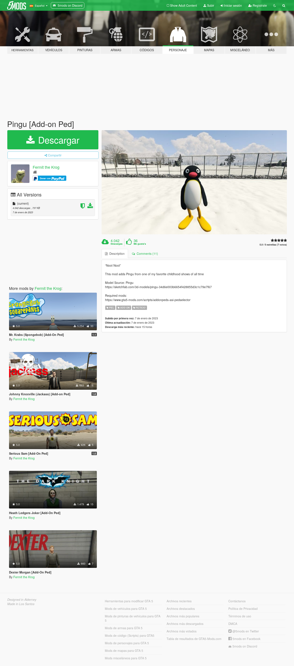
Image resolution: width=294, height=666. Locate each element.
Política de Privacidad (243, 608)
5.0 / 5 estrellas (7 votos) (273, 244)
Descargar (57, 139)
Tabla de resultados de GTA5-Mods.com (194, 639)
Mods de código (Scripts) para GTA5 (129, 635)
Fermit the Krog (46, 167)
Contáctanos (237, 601)
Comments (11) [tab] (146, 253)
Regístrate (259, 5)
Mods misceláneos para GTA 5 (126, 658)
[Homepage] (35, 172)
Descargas (116, 244)
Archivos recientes (179, 601)
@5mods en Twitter (245, 631)
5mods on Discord (244, 646)
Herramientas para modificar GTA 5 (129, 601)
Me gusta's (140, 244)
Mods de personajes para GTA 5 (127, 643)
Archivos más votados (182, 631)
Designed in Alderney (21, 599)
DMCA (232, 623)
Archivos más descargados (185, 623)
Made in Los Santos (20, 604)
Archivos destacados (181, 608)
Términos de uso (239, 616)
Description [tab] (116, 253)
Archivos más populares (183, 616)
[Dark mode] (274, 5)
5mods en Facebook (246, 639)
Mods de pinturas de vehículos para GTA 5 (132, 618)
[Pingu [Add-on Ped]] (194, 182)
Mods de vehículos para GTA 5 (126, 608)
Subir (210, 5)
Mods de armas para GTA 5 (123, 628)
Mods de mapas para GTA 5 (124, 650)
